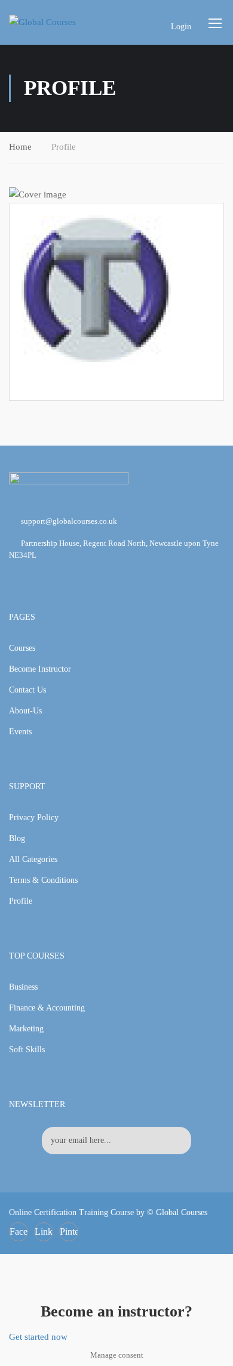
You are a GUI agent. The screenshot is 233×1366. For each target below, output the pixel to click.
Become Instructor (40, 669)
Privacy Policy (34, 817)
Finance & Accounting (47, 1007)
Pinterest (69, 1231)
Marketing (26, 1028)
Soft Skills (27, 1049)
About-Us (25, 710)
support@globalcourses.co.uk (69, 521)
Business (23, 986)
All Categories (33, 859)
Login (181, 26)
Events (20, 731)
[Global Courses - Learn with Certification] (54, 22)
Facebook (19, 1231)
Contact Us (27, 689)
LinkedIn (44, 1231)
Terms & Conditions (43, 880)
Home (20, 147)
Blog (17, 838)
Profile (20, 901)
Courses (22, 648)
